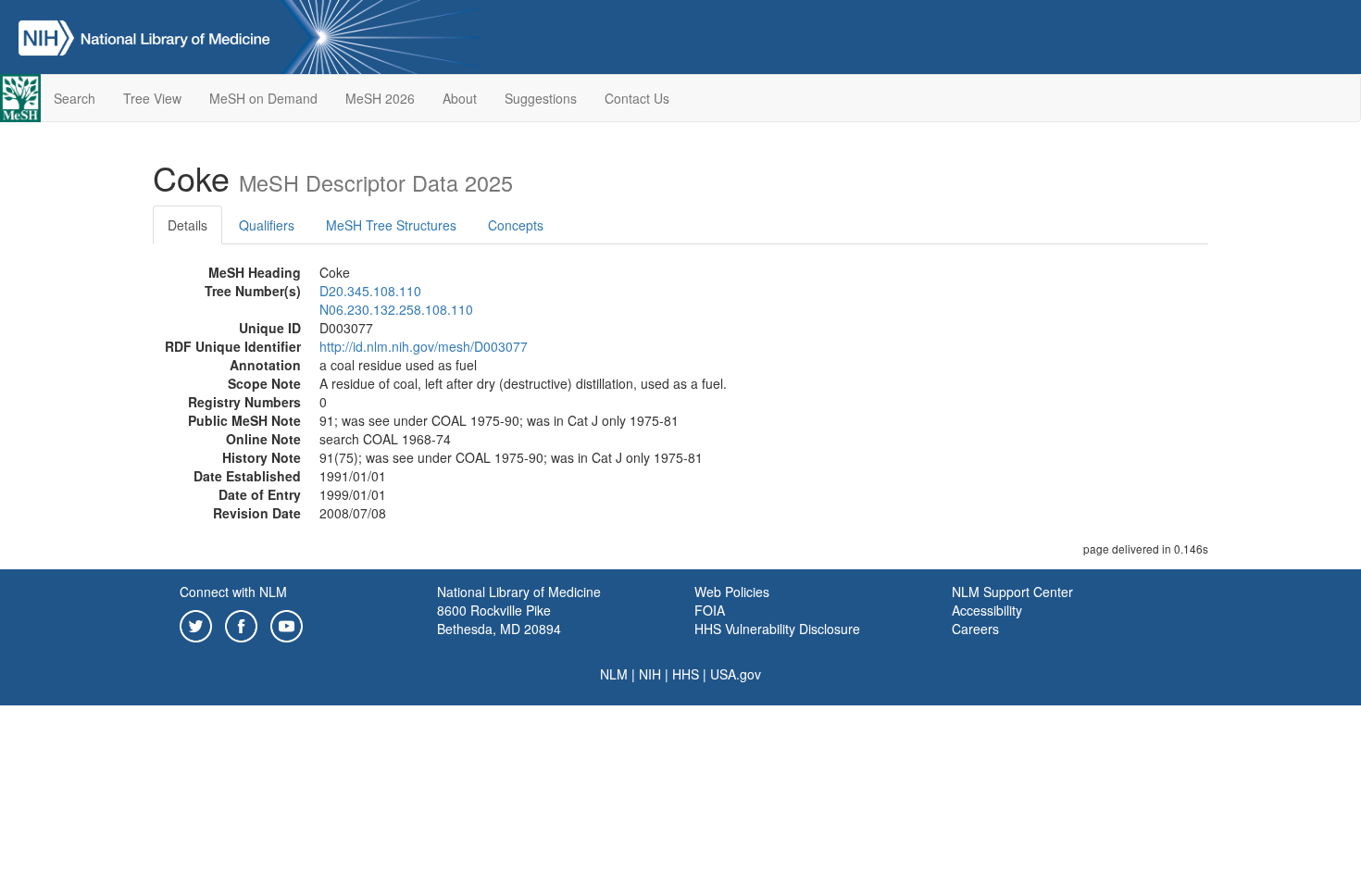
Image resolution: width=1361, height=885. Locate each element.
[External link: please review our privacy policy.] (196, 624)
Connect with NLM (233, 591)
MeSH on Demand (263, 98)
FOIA (709, 610)
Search (74, 98)
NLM (614, 674)
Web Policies (731, 591)
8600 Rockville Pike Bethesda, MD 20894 (499, 619)
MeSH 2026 (380, 98)
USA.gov (735, 674)
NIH (650, 674)
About (460, 98)
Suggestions (541, 98)
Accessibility (987, 610)
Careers (975, 628)
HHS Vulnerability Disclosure (777, 628)
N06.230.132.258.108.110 (396, 309)
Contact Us (637, 98)
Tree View (152, 98)
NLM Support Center (1012, 591)
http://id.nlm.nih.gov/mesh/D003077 (423, 346)
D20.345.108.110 (370, 290)
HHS (685, 674)
